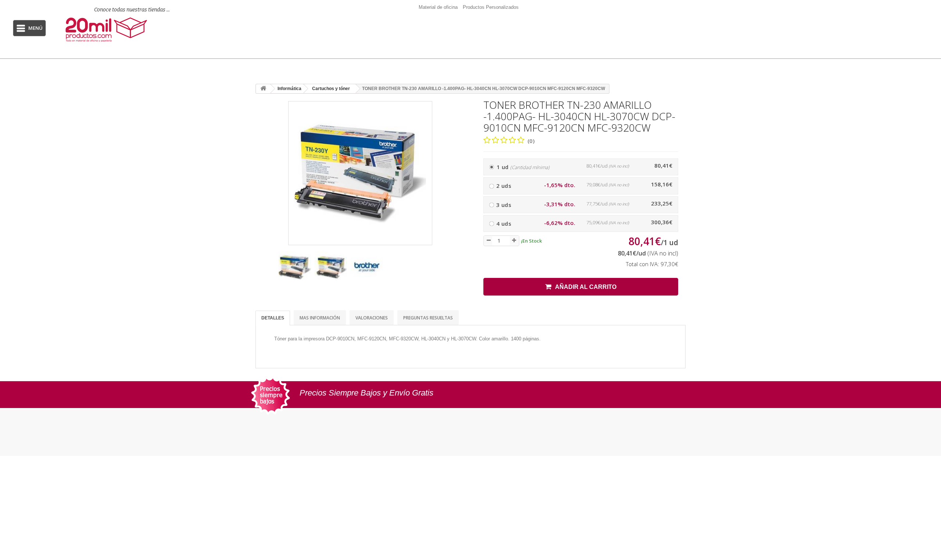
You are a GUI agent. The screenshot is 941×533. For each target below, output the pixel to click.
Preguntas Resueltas (428, 318)
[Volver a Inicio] (263, 88)
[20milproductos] (123, 29)
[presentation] (264, 271)
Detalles (272, 318)
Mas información (320, 318)
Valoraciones (371, 318)
